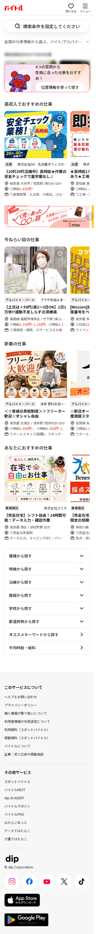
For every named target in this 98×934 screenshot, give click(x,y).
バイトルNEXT (14, 789)
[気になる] (60, 118)
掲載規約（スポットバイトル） (27, 737)
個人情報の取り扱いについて (25, 712)
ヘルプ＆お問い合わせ (20, 696)
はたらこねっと (15, 822)
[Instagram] (12, 881)
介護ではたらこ (15, 838)
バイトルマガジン (17, 806)
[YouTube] (46, 881)
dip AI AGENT (14, 797)
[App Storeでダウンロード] (22, 900)
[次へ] (89, 216)
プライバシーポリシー (20, 704)
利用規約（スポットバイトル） (27, 729)
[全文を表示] (87, 41)
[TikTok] (81, 881)
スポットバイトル (17, 781)
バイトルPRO (14, 814)
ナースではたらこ (17, 830)
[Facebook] (29, 881)
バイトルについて (17, 745)
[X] (64, 881)
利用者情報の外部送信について (27, 721)
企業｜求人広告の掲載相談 (24, 753)
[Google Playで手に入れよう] (26, 919)
